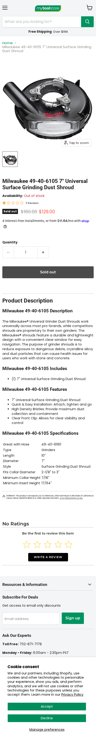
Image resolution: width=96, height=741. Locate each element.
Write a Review (48, 557)
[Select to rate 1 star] (26, 544)
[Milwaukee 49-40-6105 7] (10, 159)
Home (7, 43)
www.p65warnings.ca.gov (71, 498)
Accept (47, 706)
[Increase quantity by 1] (43, 252)
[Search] (87, 21)
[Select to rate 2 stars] (37, 544)
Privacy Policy (72, 694)
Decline (47, 718)
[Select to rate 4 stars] (58, 544)
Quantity (9, 242)
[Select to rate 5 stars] (68, 544)
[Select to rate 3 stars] (47, 544)
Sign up (72, 618)
